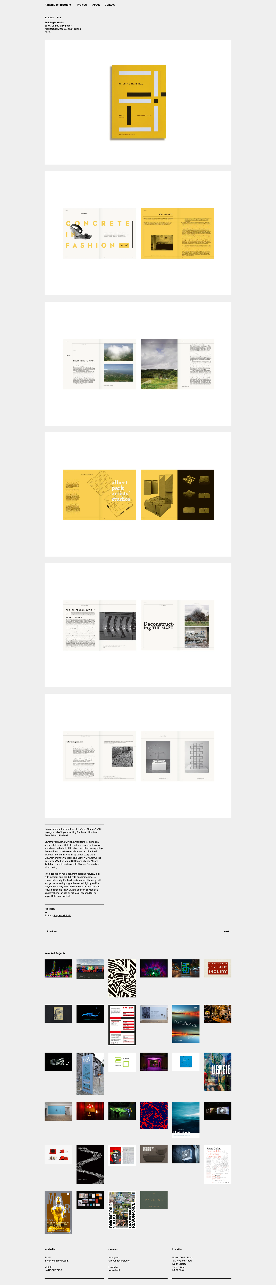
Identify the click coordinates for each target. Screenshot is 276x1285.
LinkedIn (113, 1267)
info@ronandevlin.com (57, 1261)
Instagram (113, 1257)
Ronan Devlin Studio (58, 5)
